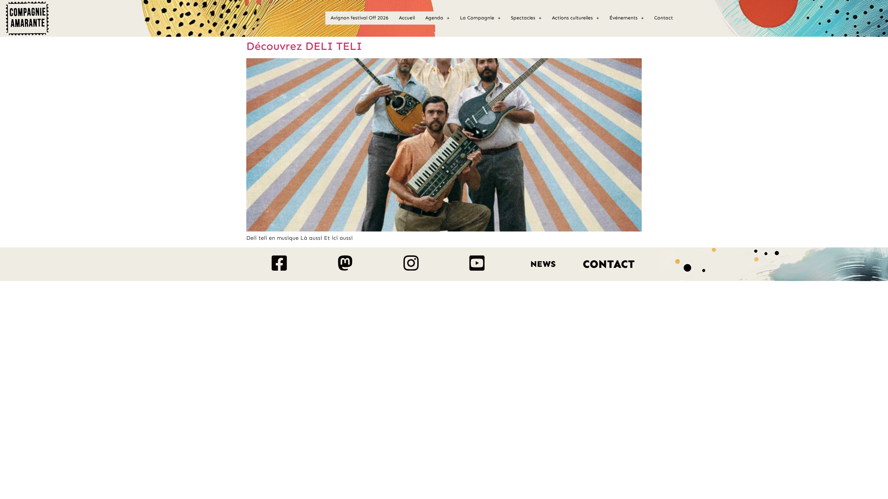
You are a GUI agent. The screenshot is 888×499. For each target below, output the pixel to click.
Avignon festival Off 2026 (359, 18)
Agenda (434, 18)
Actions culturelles (572, 18)
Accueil (407, 18)
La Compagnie (477, 18)
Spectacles (523, 18)
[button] (437, 18)
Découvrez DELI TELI (304, 46)
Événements (623, 18)
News (543, 264)
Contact (663, 18)
